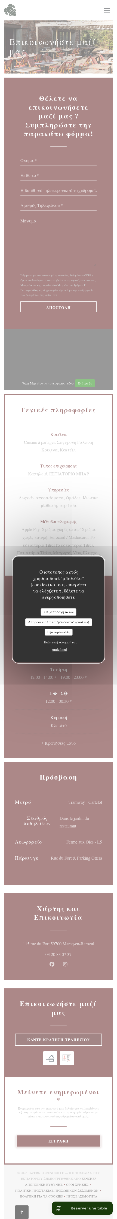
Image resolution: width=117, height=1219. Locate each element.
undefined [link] (59, 649)
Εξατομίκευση (58, 632)
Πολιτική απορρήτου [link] (60, 642)
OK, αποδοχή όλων (58, 611)
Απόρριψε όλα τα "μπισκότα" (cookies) (58, 621)
